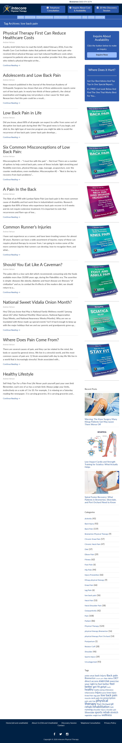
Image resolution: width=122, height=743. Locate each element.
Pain (86, 616)
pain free (92, 701)
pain (86, 701)
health (109, 687)
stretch (114, 712)
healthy (89, 689)
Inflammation (90, 693)
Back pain (112, 675)
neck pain (95, 698)
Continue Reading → (11, 65)
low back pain (90, 595)
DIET (115, 678)
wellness (107, 715)
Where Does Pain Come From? (31, 340)
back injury (100, 676)
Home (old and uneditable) (17, 723)
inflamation (109, 690)
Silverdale (89, 712)
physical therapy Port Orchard (97, 636)
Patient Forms (75, 17)
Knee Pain (89, 585)
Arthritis (88, 519)
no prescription (107, 698)
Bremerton (90, 678)
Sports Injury (90, 657)
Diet (86, 549)
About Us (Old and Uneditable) (45, 723)
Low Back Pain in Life (22, 113)
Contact (61, 725)
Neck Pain (89, 601)
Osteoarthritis (91, 611)
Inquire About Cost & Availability (81, 9)
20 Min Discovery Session (108, 9)
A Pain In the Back (19, 189)
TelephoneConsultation (53, 9)
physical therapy (96, 702)
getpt (103, 687)
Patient (88, 621)
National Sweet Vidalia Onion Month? (37, 302)
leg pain (97, 696)
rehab (88, 706)
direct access (91, 681)
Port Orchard (103, 704)
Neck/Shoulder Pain (93, 606)
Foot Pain (89, 565)
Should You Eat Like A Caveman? (32, 265)
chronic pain (99, 678)
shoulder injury (99, 710)
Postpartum (90, 641)
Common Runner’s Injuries (27, 227)
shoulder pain (111, 710)
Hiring (91, 17)
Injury (98, 692)
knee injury (111, 693)
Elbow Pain (89, 554)
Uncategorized (91, 662)
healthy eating (99, 690)
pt (112, 704)
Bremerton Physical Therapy (96, 534)
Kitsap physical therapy (94, 580)
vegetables (88, 715)
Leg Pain (88, 590)
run (112, 707)
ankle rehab (89, 676)
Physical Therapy (92, 626)
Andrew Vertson (9, 42)
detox (110, 678)
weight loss (97, 715)
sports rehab (102, 712)
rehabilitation (100, 706)
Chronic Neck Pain (92, 544)
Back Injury (89, 524)
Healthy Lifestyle (18, 374)
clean (105, 678)
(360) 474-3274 (81, 2)
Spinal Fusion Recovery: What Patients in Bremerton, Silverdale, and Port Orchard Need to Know (100, 500)
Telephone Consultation (90, 723)
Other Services (61, 17)
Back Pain (89, 529)
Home (20, 17)
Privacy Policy (110, 723)
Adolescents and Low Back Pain (32, 75)
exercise (104, 681)
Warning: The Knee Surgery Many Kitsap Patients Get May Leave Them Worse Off (101, 422)
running (89, 709)
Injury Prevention (92, 575)
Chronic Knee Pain (92, 539)
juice (104, 693)
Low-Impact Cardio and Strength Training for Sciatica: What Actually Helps (101, 464)
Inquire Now (102, 55)
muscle (88, 698)
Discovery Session (69, 723)
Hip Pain (88, 570)
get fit (96, 687)
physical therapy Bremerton (96, 631)
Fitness (88, 560)
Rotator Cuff (90, 647)
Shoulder (88, 652)
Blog (85, 17)
